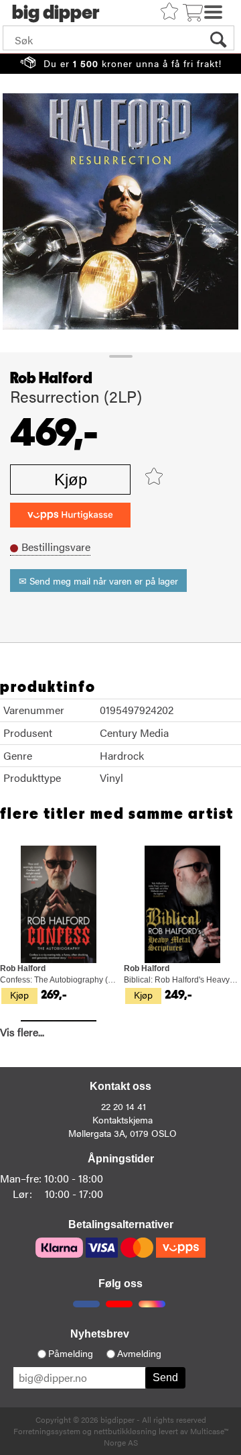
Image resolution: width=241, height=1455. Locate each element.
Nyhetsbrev (99, 1334)
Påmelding (70, 1353)
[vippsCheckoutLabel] (70, 515)
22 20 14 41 (123, 1106)
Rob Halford (51, 378)
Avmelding (139, 1353)
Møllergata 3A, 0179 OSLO (122, 1133)
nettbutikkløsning (125, 1431)
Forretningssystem (46, 1431)
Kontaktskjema (122, 1119)
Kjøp (70, 479)
